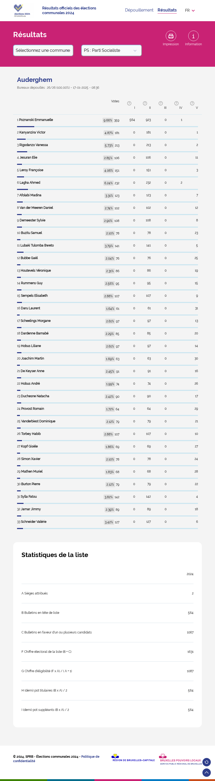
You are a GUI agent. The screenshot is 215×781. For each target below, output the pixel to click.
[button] (191, 10)
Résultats (167, 10)
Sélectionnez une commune (43, 50)
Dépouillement (139, 10)
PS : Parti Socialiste (102, 50)
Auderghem (34, 79)
